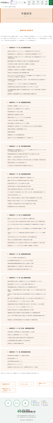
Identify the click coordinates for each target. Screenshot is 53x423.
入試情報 (25, 403)
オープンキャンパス (17, 403)
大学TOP (8, 403)
